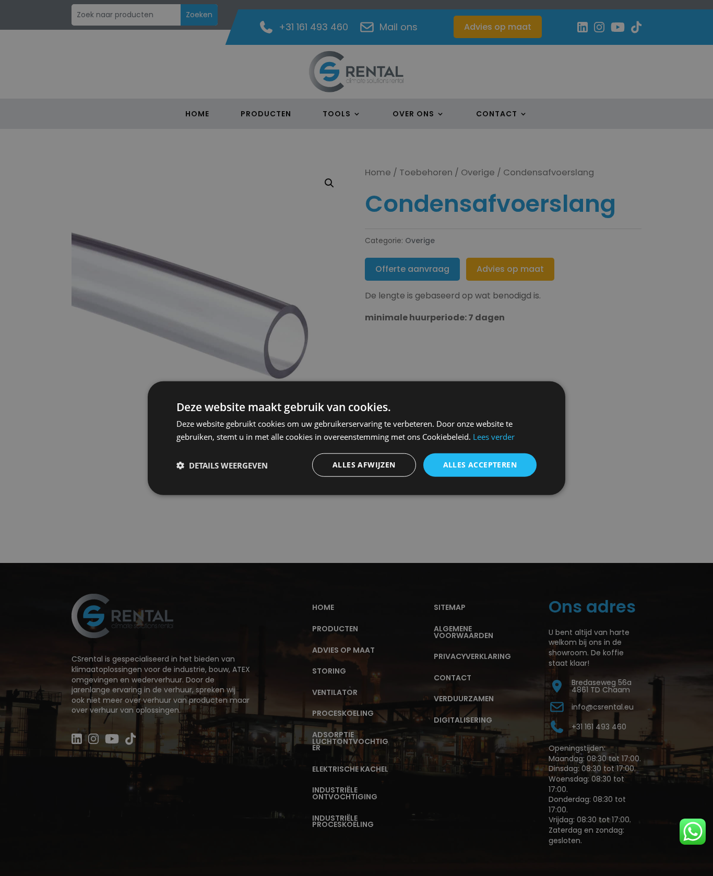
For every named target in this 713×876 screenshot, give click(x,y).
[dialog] (356, 438)
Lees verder (494, 436)
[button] (222, 465)
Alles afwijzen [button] (364, 465)
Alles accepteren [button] (480, 465)
